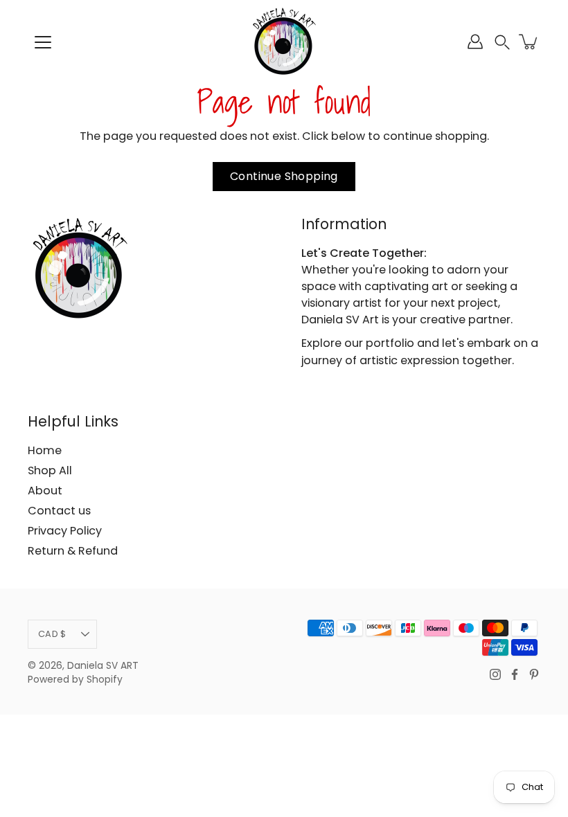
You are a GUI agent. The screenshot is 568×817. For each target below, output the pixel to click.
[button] (502, 42)
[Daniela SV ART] (284, 41)
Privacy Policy (65, 531)
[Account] (475, 41)
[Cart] (529, 41)
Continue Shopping (284, 176)
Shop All (50, 470)
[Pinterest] (534, 674)
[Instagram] (495, 674)
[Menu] (43, 42)
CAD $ (52, 633)
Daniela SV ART (103, 665)
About (45, 491)
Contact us (59, 511)
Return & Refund (73, 551)
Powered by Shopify (75, 679)
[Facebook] (514, 674)
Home (45, 450)
